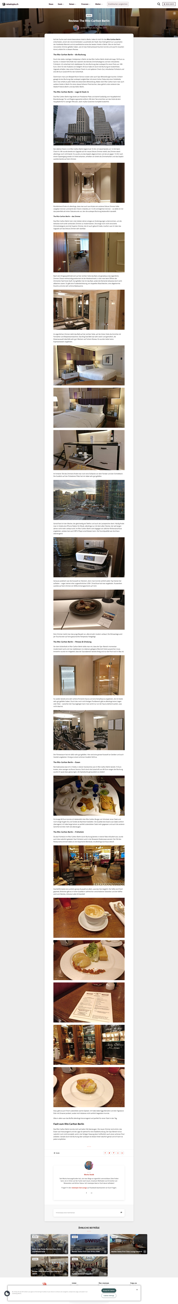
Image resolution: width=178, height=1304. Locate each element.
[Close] (137, 1290)
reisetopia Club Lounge (79, 1187)
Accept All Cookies (108, 1290)
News (51, 4)
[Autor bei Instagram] (91, 1193)
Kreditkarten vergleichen (118, 4)
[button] (7, 1293)
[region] (74, 1293)
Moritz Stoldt (87, 28)
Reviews (89, 15)
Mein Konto (170, 4)
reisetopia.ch (12, 4)
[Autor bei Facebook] (86, 1193)
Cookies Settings (109, 1296)
